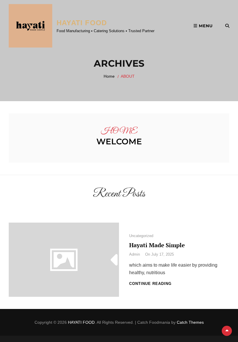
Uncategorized (141, 236)
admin (134, 254)
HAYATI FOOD (82, 23)
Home (109, 76)
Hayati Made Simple (157, 245)
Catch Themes (190, 322)
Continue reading (150, 283)
